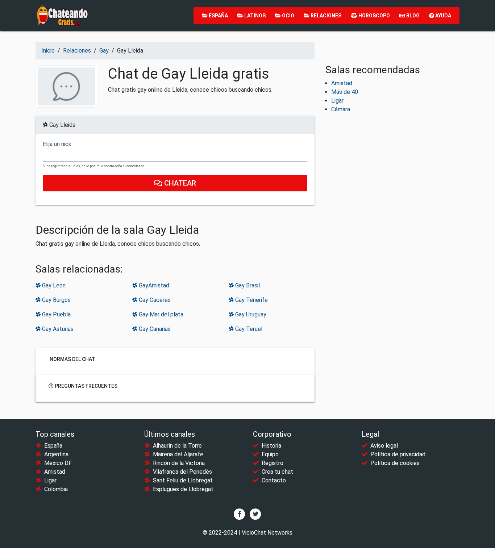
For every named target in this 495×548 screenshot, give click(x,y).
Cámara (340, 109)
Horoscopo (373, 15)
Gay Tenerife (251, 299)
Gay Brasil (247, 285)
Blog (412, 15)
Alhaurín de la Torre (177, 445)
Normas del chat (72, 359)
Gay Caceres (154, 299)
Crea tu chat (277, 471)
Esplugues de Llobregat (183, 489)
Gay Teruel (248, 328)
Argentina (56, 454)
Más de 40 (344, 91)
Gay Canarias (154, 328)
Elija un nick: (57, 144)
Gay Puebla (56, 314)
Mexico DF (58, 463)
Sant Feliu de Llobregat (183, 480)
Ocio (287, 15)
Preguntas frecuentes (85, 386)
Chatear (179, 183)
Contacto (274, 480)
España (218, 15)
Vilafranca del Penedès (182, 471)
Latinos (254, 15)
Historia (271, 445)
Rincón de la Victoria (179, 463)
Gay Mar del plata (160, 314)
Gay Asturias (57, 328)
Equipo (270, 454)
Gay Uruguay (250, 314)
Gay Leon (53, 285)
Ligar (337, 100)
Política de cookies (395, 463)
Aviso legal (384, 445)
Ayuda (442, 15)
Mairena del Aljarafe (178, 454)
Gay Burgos (56, 299)
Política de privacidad (397, 454)
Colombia (56, 489)
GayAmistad (153, 285)
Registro (272, 463)
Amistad (341, 83)
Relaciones (325, 15)
